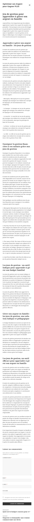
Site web (5, 490)
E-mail (5, 484)
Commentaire (7, 457)
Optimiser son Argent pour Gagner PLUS (12, 5)
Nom (4, 478)
